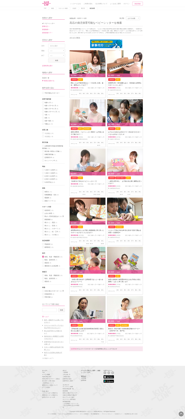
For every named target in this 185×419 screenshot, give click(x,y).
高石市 (83, 8)
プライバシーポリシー (107, 414)
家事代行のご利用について (50, 385)
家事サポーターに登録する (50, 395)
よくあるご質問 (85, 372)
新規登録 (138, 4)
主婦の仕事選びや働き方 (70, 395)
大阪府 (74, 8)
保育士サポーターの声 (48, 397)
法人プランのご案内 (68, 397)
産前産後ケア (46, 33)
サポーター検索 (63, 8)
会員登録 (74, 349)
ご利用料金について (48, 383)
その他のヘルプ (47, 358)
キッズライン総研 (68, 386)
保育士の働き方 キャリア (70, 393)
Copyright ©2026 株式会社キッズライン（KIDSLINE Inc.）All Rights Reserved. (92, 411)
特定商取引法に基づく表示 (131, 414)
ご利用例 (65, 372)
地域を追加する (49, 81)
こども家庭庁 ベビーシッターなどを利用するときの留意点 (71, 405)
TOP (45, 8)
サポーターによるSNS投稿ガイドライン (68, 414)
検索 (52, 8)
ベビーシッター (49, 23)
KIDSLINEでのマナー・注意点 (51, 379)
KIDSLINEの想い (47, 376)
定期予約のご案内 (68, 381)
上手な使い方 (66, 374)
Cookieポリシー (118, 414)
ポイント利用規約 (84, 414)
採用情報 (83, 380)
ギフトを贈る (46, 387)
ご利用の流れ (66, 376)
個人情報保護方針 (95, 414)
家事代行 (45, 26)
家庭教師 (45, 29)
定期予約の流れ (67, 379)
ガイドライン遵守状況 (69, 399)
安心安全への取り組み (48, 381)
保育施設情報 (66, 401)
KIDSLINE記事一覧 (68, 389)
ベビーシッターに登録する (50, 393)
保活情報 (65, 391)
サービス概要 (46, 374)
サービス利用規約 (52, 414)
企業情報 (83, 378)
